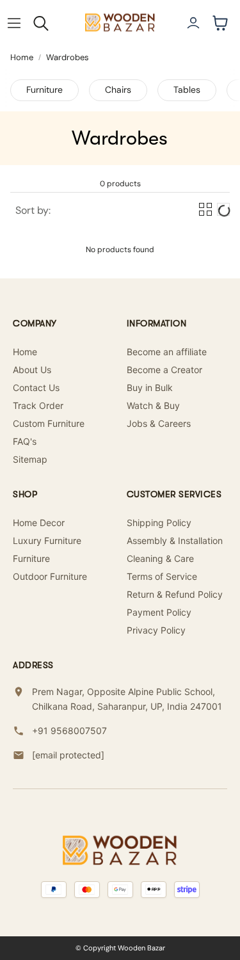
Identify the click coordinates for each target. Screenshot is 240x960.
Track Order (38, 405)
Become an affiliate (167, 351)
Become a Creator (164, 369)
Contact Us (36, 387)
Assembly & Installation (175, 540)
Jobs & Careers (159, 423)
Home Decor (39, 522)
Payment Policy (159, 612)
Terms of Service (162, 576)
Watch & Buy (153, 405)
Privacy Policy (156, 630)
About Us (32, 369)
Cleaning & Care (160, 558)
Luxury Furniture (47, 540)
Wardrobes (67, 57)
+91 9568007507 (69, 730)
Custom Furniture (48, 423)
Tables (186, 89)
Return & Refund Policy (175, 594)
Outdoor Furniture (50, 576)
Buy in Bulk (150, 387)
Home (21, 57)
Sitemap (30, 459)
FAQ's (24, 441)
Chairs (118, 89)
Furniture (44, 89)
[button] (14, 23)
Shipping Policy (159, 522)
